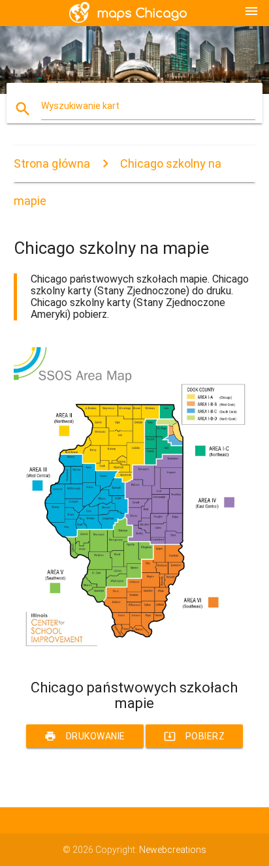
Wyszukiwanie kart (80, 106)
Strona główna (52, 163)
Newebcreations (172, 849)
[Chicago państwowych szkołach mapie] (135, 656)
